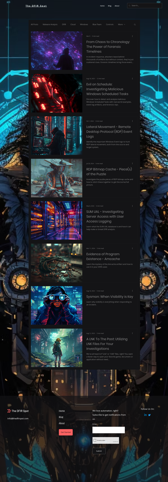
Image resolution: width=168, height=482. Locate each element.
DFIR (64, 24)
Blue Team (97, 24)
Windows (84, 24)
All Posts (34, 24)
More (120, 24)
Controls (109, 24)
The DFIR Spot (20, 411)
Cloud (73, 24)
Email (94, 424)
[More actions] (133, 36)
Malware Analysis (50, 24)
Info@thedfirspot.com (17, 418)
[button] (135, 25)
